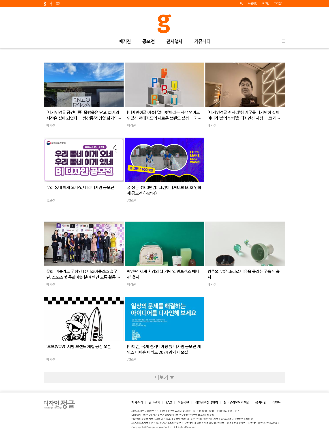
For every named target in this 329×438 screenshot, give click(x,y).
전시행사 (174, 41)
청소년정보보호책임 (236, 402)
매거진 (125, 41)
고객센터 (278, 3)
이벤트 (276, 402)
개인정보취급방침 (206, 402)
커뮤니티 (202, 41)
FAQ (169, 402)
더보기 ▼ (164, 377)
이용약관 (183, 402)
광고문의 (154, 402)
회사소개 (137, 402)
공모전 (148, 41)
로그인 (265, 3)
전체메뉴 (283, 41)
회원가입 (252, 3)
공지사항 (261, 402)
